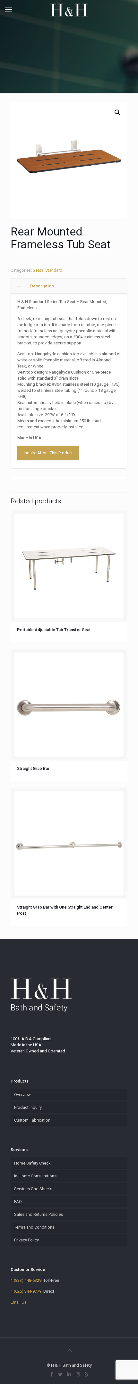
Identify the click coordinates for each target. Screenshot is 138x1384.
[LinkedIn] (69, 1374)
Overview (22, 1094)
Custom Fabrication (32, 1120)
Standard (53, 270)
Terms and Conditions (34, 1227)
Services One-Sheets (33, 1188)
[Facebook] (51, 1374)
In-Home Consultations (35, 1176)
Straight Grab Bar (33, 768)
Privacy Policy (26, 1240)
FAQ (18, 1201)
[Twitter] (60, 1374)
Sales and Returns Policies (38, 1214)
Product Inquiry (28, 1107)
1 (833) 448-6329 (26, 1280)
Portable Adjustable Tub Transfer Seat (54, 629)
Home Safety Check (32, 1163)
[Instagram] (77, 1374)
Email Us (19, 1302)
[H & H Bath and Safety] (69, 10)
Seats (38, 270)
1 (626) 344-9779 (26, 1291)
